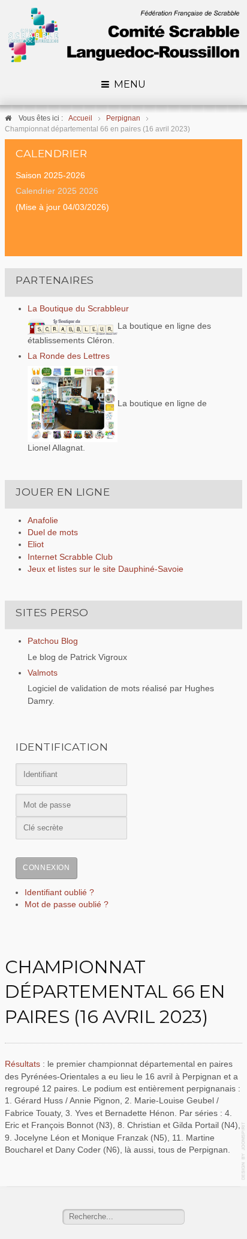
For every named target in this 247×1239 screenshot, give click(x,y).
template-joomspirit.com (244, 1151)
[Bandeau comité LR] (123, 35)
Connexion (46, 867)
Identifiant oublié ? (59, 892)
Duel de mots (53, 532)
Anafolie (43, 520)
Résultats (24, 1064)
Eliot (36, 544)
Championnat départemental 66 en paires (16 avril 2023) (115, 992)
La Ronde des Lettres (69, 356)
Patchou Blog (53, 641)
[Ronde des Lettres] (73, 403)
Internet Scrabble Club (70, 557)
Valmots (43, 672)
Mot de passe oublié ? (67, 904)
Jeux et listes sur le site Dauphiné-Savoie (105, 569)
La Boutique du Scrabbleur (78, 308)
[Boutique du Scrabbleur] (73, 326)
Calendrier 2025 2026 (57, 191)
